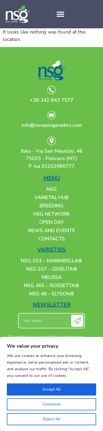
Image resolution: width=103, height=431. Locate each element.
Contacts (51, 238)
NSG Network (51, 214)
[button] (60, 14)
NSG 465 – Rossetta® (51, 285)
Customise (52, 404)
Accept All (51, 389)
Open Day (51, 222)
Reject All (51, 419)
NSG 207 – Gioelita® (51, 269)
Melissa (51, 277)
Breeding (51, 205)
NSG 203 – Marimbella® (51, 260)
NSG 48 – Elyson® (51, 294)
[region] (51, 384)
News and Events (51, 230)
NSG (51, 189)
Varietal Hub (51, 197)
